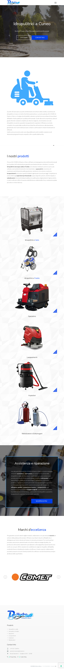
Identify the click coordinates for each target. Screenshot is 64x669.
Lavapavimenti (12, 635)
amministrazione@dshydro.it (17, 651)
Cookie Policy (23, 657)
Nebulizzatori (12, 640)
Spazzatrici (11, 633)
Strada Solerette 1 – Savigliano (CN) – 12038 (21, 653)
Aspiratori (11, 638)
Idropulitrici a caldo (13, 629)
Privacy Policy (13, 657)
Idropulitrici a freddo (14, 631)
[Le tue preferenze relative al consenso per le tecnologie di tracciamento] (61, 666)
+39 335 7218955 (14, 648)
